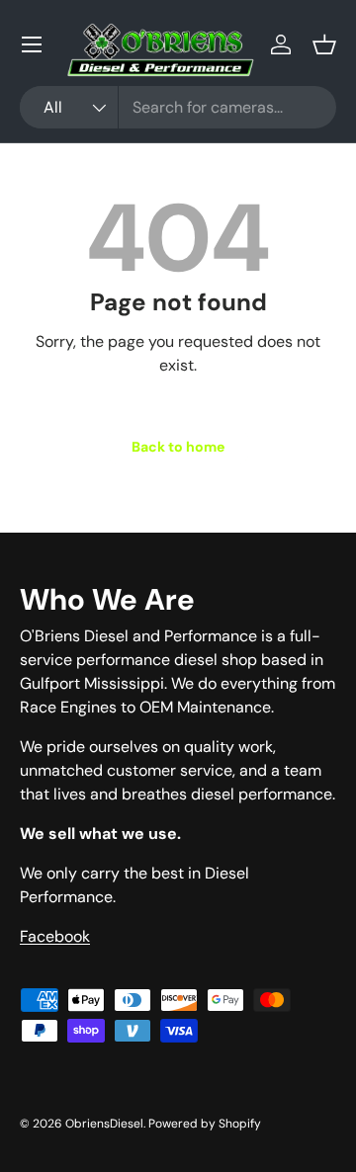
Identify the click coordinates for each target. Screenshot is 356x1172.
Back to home (178, 447)
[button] (324, 44)
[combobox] (178, 107)
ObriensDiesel (104, 1123)
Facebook (55, 936)
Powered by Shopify (204, 1123)
